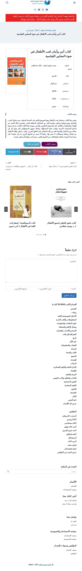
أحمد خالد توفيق (70, 427)
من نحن (73, 525)
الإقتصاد (73, 371)
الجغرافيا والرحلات (69, 334)
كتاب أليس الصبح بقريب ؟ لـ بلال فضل (62, 164)
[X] (43, 9)
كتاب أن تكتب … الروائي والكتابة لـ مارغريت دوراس (21, 166)
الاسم (73, 289)
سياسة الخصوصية (70, 539)
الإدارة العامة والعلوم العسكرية (64, 367)
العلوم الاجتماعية (70, 382)
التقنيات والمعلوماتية (68, 345)
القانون (73, 389)
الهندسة (73, 360)
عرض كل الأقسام (69, 403)
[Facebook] (47, 9)
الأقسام (73, 486)
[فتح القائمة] (74, 2)
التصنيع (73, 356)
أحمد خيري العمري (69, 430)
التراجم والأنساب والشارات (66, 331)
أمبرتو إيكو (72, 438)
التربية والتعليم (71, 374)
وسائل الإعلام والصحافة (67, 327)
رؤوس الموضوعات (69, 489)
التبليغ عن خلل (33, 144)
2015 (37, 30)
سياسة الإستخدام (70, 536)
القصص (73, 309)
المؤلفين (73, 553)
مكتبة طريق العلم (45, 564)
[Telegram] (35, 9)
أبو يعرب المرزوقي (69, 416)
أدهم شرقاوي (71, 434)
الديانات (73, 363)
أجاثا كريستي (71, 419)
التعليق (72, 261)
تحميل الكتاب (50, 144)
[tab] (45, 234)
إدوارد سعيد (72, 445)
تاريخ (74, 338)
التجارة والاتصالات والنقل (48, 30)
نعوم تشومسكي (70, 449)
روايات (73, 312)
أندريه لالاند (72, 441)
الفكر (74, 396)
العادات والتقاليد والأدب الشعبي (64, 378)
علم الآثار (73, 341)
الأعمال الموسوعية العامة (67, 316)
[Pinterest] (39, 9)
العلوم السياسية (70, 385)
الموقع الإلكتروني (20, 289)
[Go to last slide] (76, 209)
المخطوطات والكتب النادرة (66, 320)
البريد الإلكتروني (44, 289)
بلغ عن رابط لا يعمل (69, 504)
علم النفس (72, 400)
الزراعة (73, 349)
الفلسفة (73, 393)
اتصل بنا (73, 521)
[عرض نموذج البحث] (7, 2)
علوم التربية (30, 30)
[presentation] (61, 202)
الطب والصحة (71, 352)
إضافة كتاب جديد (70, 500)
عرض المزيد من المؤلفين (66, 452)
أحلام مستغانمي (70, 423)
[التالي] (6, 209)
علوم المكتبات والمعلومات (66, 323)
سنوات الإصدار (71, 550)
